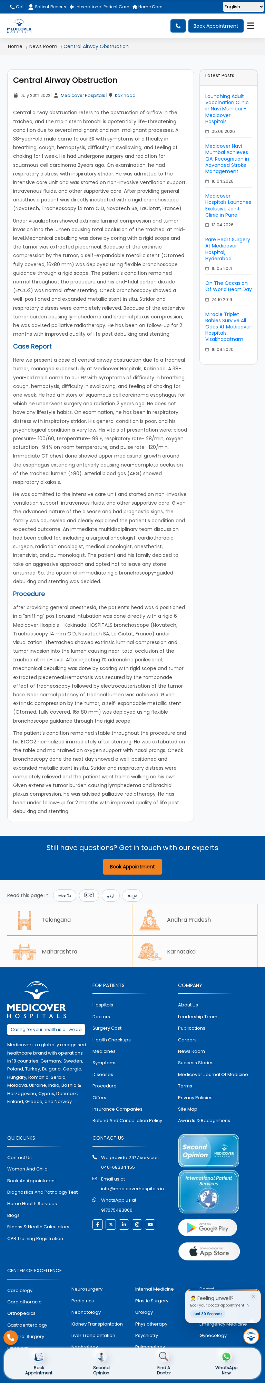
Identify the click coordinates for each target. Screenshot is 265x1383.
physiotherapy (151, 1324)
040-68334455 (118, 1167)
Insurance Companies (117, 1109)
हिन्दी (89, 895)
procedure (104, 1086)
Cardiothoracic (24, 1302)
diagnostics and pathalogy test (42, 1192)
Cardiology (19, 1290)
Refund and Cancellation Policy (127, 1120)
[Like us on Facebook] (97, 1224)
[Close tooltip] (253, 1296)
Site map (187, 1109)
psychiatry (146, 1335)
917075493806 (116, 1210)
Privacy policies (195, 1097)
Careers (187, 1040)
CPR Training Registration (35, 1238)
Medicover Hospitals (83, 95)
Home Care (149, 7)
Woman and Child (27, 1169)
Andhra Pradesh (189, 920)
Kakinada (125, 95)
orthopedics (21, 1313)
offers (99, 1097)
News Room (43, 46)
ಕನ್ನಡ (132, 895)
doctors (101, 1016)
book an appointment (31, 1180)
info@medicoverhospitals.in (132, 1188)
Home (15, 46)
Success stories (196, 1062)
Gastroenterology (27, 1325)
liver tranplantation (93, 1335)
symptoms (104, 1062)
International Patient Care (102, 7)
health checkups (111, 1040)
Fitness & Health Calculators (38, 1226)
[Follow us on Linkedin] (124, 1224)
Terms (185, 1086)
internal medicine (154, 1289)
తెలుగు (64, 895)
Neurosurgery (86, 1289)
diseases (102, 1074)
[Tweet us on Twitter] (111, 1224)
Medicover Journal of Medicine (213, 1074)
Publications (191, 1028)
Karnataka (181, 952)
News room (191, 1051)
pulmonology (150, 1347)
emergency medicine (223, 1324)
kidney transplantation (97, 1324)
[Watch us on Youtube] (150, 1224)
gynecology (213, 1335)
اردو (111, 895)
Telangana (56, 920)
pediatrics (82, 1301)
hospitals (102, 1005)
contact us (19, 1157)
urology (144, 1312)
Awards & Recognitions (204, 1120)
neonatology (86, 1312)
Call (19, 7)
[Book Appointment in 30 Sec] (251, 1336)
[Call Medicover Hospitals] (10, 1337)
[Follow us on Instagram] (137, 1224)
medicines (104, 1051)
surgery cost (106, 1028)
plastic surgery (151, 1301)
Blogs (13, 1215)
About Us (188, 1005)
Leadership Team (197, 1016)
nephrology (84, 1347)
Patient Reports (50, 7)
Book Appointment (216, 25)
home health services (32, 1203)
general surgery (25, 1336)
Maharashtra (59, 952)
